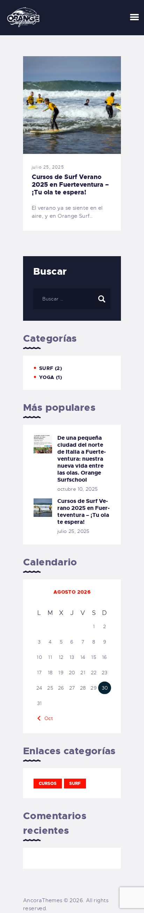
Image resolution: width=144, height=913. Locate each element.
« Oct (46, 718)
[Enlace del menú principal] (134, 17)
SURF (46, 368)
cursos (48, 783)
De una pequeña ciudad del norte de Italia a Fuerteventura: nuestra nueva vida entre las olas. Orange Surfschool (81, 459)
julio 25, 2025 (48, 167)
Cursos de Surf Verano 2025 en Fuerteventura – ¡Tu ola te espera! (70, 184)
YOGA (47, 377)
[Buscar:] (71, 299)
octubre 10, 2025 (77, 489)
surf (75, 783)
